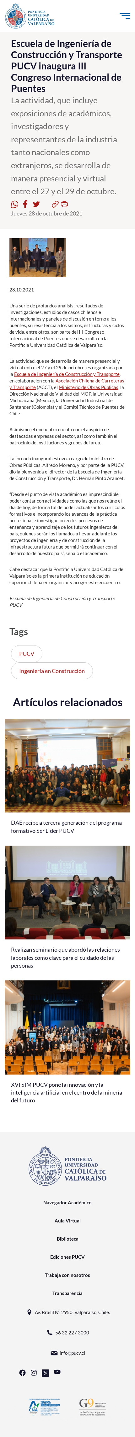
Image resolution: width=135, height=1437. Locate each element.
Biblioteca (67, 1239)
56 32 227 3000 (72, 1332)
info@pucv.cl (72, 1353)
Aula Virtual (68, 1220)
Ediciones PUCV (67, 1257)
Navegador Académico (67, 1202)
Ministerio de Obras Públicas (88, 387)
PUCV (26, 653)
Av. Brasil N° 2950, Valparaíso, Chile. (72, 1312)
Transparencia (67, 1293)
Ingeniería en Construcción (52, 670)
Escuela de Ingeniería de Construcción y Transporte (67, 374)
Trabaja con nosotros (67, 1275)
